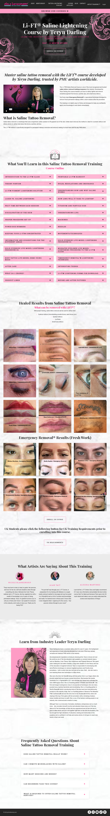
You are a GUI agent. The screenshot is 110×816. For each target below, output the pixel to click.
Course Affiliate (70, 4)
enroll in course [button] (55, 519)
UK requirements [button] (55, 542)
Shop (32, 3)
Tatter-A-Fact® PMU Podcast (55, 4)
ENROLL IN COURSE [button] (55, 51)
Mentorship (40, 3)
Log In (104, 4)
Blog (76, 3)
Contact (83, 3)
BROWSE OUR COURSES (54, 11)
